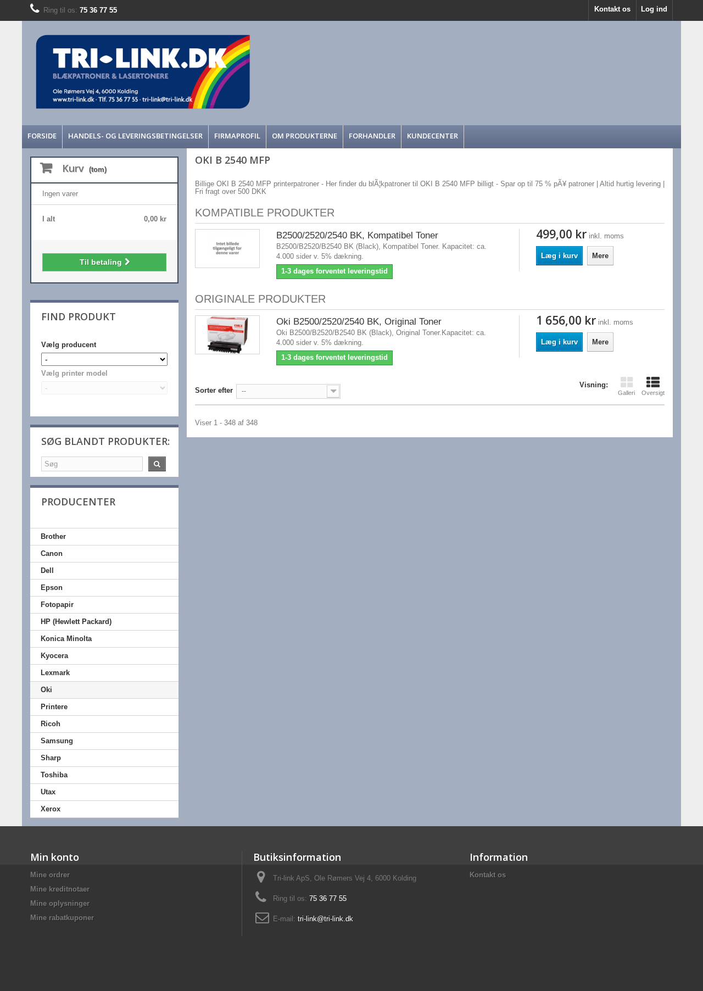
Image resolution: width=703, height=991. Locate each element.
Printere (54, 707)
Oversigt (653, 392)
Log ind (654, 9)
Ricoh (50, 724)
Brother (53, 536)
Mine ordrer (50, 875)
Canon (52, 553)
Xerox (50, 809)
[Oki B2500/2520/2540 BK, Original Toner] (227, 335)
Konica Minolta (66, 638)
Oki (46, 690)
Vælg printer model (74, 373)
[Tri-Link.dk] (269, 71)
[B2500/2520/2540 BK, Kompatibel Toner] (227, 249)
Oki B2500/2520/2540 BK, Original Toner (359, 321)
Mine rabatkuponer (62, 918)
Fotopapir (57, 604)
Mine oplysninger (60, 903)
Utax (48, 792)
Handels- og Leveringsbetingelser (135, 136)
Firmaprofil (237, 136)
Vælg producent (68, 345)
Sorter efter (214, 390)
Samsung (57, 741)
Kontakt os (612, 9)
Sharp (51, 758)
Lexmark (55, 673)
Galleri (626, 392)
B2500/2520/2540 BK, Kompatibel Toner (357, 235)
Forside (42, 136)
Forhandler (372, 136)
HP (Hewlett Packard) (76, 621)
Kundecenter (432, 136)
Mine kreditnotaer (60, 889)
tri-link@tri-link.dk (325, 919)
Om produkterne (304, 136)
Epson (52, 587)
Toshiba (54, 775)
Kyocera (54, 656)
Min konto (54, 857)
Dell (47, 570)
